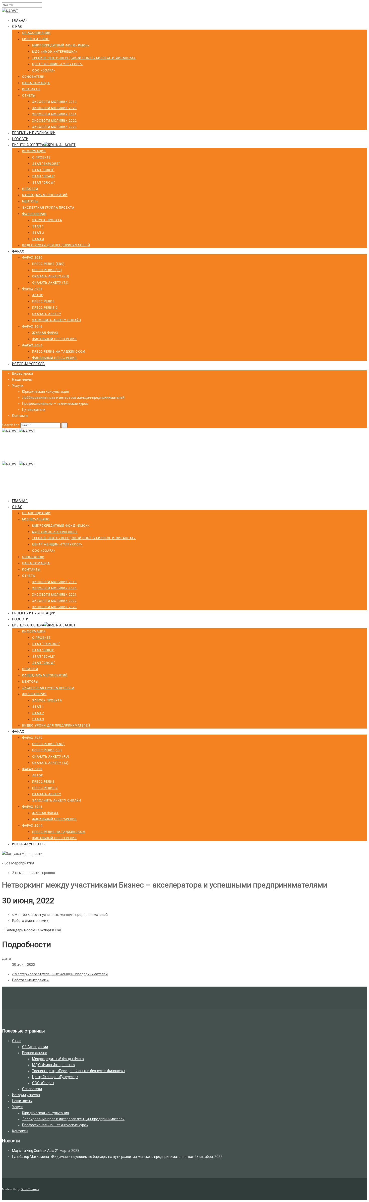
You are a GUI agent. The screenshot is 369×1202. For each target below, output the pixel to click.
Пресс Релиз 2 (45, 307)
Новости (20, 139)
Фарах (18, 251)
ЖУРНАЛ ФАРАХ (45, 333)
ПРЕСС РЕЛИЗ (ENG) (48, 264)
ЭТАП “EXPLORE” (46, 164)
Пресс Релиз (43, 301)
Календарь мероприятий (45, 195)
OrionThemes (30, 1189)
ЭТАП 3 (38, 239)
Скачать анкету (46, 314)
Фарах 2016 (32, 326)
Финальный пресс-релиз (54, 339)
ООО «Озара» (43, 70)
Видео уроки (22, 373)
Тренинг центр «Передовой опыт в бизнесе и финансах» (84, 58)
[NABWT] (10, 11)
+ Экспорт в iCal (48, 930)
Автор (37, 295)
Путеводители (33, 410)
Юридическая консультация (45, 391)
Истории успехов (28, 364)
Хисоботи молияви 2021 (54, 114)
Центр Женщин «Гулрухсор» (57, 64)
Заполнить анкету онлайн (56, 320)
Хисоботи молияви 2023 (54, 127)
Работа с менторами (30, 921)
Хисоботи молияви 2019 (54, 102)
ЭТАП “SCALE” (43, 176)
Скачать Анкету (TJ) (50, 282)
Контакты (31, 89)
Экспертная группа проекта (48, 207)
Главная (20, 21)
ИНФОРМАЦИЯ (34, 151)
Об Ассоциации (36, 33)
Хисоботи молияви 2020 (54, 108)
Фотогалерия (34, 214)
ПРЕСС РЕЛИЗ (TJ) (47, 270)
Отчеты (29, 95)
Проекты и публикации (33, 133)
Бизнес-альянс (35, 39)
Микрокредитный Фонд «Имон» (61, 45)
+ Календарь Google (18, 930)
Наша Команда (36, 83)
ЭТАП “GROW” (43, 182)
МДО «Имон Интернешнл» (55, 51)
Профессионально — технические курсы (55, 404)
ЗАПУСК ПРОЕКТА (47, 220)
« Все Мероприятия (18, 863)
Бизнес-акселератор (31, 145)
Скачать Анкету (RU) (50, 276)
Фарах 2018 (32, 289)
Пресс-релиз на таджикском (58, 351)
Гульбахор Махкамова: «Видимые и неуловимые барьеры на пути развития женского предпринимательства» (103, 1157)
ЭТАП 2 (38, 232)
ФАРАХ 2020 (32, 257)
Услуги (17, 385)
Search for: (11, 425)
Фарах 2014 (32, 345)
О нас (17, 27)
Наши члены (22, 379)
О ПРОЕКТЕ (41, 157)
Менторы (30, 201)
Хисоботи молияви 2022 (54, 120)
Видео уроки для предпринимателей (56, 245)
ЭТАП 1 (38, 226)
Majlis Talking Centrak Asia (33, 1151)
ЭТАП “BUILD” (43, 170)
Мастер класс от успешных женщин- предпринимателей (60, 915)
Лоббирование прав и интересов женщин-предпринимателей (73, 397)
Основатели (33, 76)
